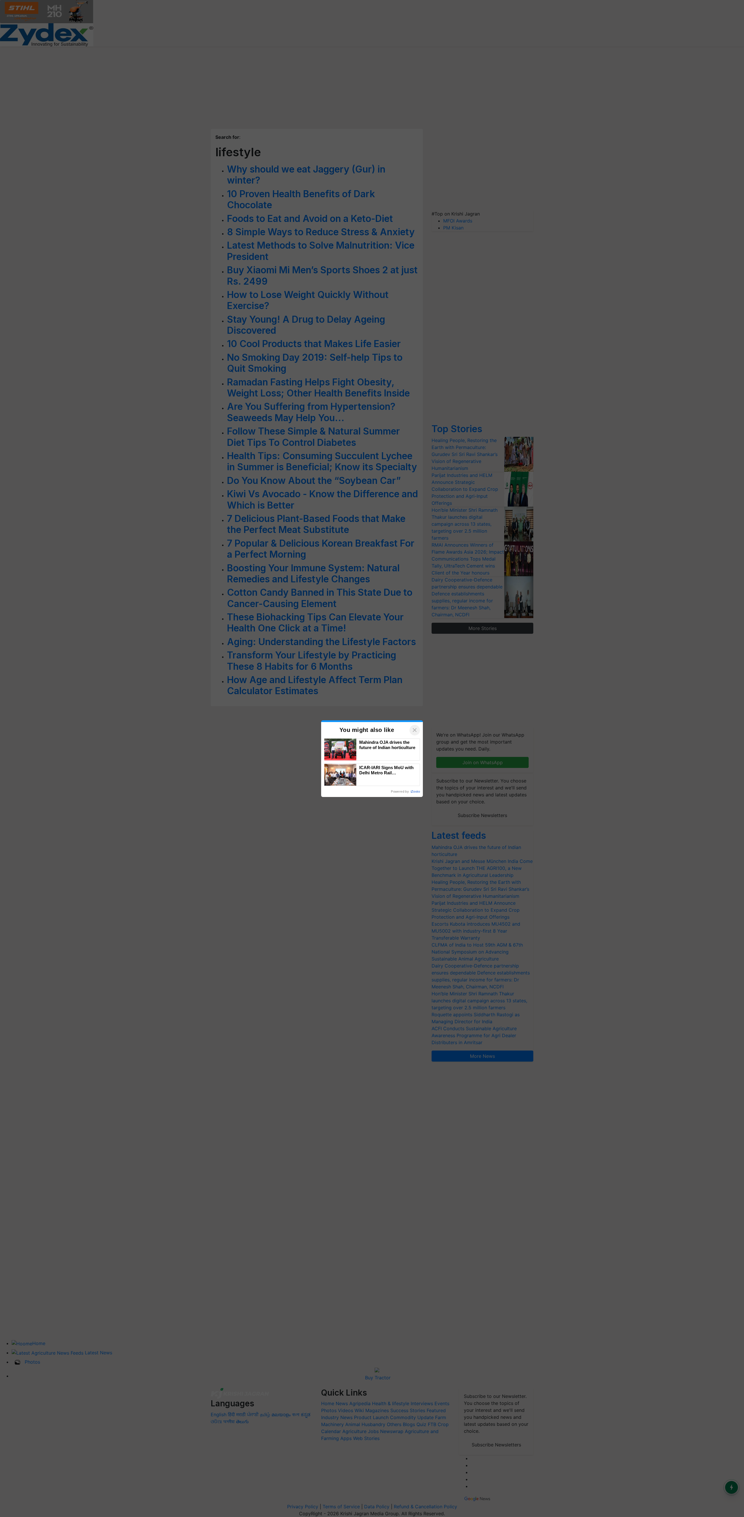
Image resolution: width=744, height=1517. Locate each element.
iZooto (415, 791)
